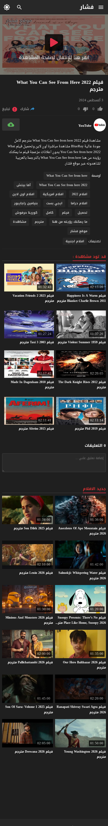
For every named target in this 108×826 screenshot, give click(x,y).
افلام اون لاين (23, 194)
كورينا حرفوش (26, 212)
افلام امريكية (53, 194)
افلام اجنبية (75, 241)
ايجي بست (54, 203)
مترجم (39, 222)
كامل (49, 212)
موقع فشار (78, 231)
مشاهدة (19, 222)
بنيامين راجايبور (26, 203)
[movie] (100, 130)
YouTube (84, 125)
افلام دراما (79, 203)
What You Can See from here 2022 (63, 185)
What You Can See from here (66, 176)
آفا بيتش (24, 185)
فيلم (65, 212)
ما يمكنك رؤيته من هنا (69, 222)
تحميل (82, 212)
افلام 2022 (79, 194)
